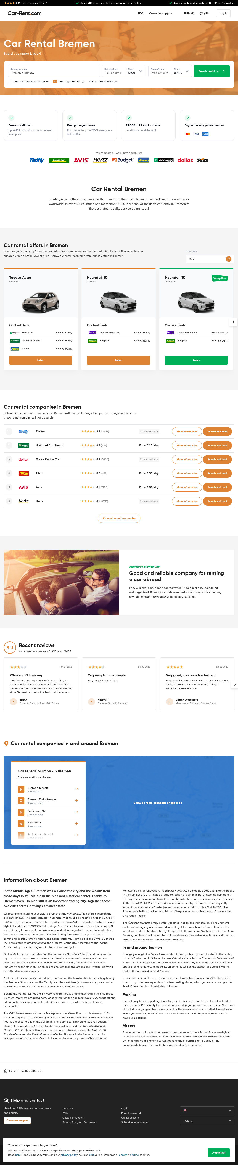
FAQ (140, 13)
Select (41, 360)
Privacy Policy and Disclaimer (79, 1122)
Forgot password (131, 1113)
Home (12, 1071)
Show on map (35, 791)
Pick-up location (19, 69)
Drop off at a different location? (30, 81)
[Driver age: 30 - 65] (55, 81)
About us (67, 1108)
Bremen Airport (37, 788)
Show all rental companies (119, 518)
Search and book (217, 431)
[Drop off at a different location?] (10, 81)
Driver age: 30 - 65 (69, 81)
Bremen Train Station (41, 799)
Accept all (218, 1152)
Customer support (160, 13)
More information (187, 431)
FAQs (65, 1113)
